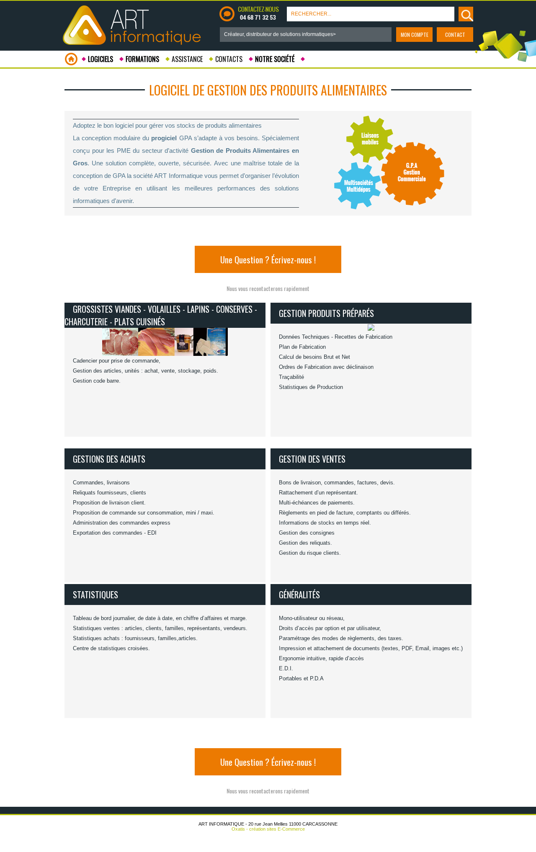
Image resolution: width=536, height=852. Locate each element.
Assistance (187, 59)
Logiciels (100, 59)
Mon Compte (414, 34)
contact (455, 34)
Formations (142, 59)
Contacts (228, 59)
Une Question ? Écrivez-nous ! (268, 259)
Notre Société (274, 59)
